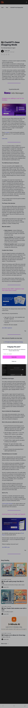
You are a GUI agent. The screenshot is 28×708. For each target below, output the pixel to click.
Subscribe (14, 357)
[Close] (25, 345)
